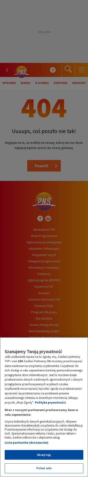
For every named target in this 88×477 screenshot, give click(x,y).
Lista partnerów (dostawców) (26, 443)
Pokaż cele (43, 468)
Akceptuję (44, 455)
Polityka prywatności (50, 402)
